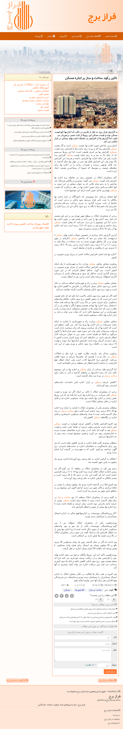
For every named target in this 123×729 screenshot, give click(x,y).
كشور (22, 223)
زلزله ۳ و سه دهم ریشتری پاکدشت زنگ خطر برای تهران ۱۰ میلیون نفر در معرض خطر (28, 126)
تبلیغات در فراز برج (112, 719)
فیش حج (45, 107)
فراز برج (102, 16)
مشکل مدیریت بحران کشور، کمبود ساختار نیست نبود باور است (92, 621)
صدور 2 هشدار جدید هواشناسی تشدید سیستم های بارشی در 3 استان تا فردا (30, 167)
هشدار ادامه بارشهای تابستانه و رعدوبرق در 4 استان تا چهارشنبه (29, 156)
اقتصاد (45, 223)
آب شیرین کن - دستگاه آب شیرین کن (31, 84)
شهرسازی (76, 36)
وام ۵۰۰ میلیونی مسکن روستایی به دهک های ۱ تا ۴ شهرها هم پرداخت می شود (87, 617)
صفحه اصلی (110, 36)
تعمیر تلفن (44, 94)
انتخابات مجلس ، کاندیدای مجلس (33, 91)
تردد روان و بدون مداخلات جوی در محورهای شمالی (31, 140)
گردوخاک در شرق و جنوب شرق (38, 172)
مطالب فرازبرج (106, 680)
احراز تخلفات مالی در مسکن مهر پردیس (102, 613)
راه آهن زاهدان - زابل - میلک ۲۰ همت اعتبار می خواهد (29, 161)
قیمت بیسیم (43, 110)
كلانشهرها (79, 590)
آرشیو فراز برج (114, 723)
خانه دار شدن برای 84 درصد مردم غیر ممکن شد (32, 132)
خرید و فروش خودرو (39, 97)
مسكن (50, 36)
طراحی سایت (42, 103)
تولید (46, 227)
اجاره (9, 223)
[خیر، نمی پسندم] (100, 599)
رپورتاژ (38, 36)
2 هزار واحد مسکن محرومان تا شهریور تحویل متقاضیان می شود (93, 609)
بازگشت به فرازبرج (16, 680)
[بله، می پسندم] (114, 599)
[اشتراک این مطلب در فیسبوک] (61, 596)
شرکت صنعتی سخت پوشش (35, 100)
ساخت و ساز (110, 376)
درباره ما (116, 715)
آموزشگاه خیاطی (41, 87)
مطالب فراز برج (92, 36)
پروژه (62, 36)
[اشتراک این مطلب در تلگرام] (67, 596)
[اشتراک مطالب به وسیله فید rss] (72, 596)
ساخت (29, 223)
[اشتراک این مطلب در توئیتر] (56, 596)
